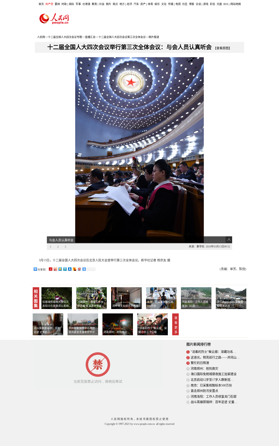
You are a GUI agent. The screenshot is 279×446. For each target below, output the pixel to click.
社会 (101, 4)
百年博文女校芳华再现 (125, 306)
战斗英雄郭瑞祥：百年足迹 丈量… (214, 402)
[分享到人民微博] (50, 269)
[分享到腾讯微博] (64, 269)
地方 (122, 4)
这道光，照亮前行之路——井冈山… (215, 357)
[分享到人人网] (69, 269)
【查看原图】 (222, 48)
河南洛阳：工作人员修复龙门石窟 (213, 396)
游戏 (205, 4)
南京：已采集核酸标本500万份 (211, 385)
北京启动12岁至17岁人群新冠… (212, 379)
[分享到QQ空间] (60, 269)
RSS (225, 4)
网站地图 (235, 4)
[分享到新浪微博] (55, 269)
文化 (164, 4)
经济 (129, 4)
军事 (78, 4)
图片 (108, 4)
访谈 (198, 4)
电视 (178, 4)
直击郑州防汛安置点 (204, 390)
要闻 (57, 4)
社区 (184, 4)
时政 (64, 4)
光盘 (219, 4)
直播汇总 (90, 37)
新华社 (200, 246)
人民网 (41, 37)
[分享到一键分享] (84, 269)
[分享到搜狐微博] (74, 269)
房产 (143, 4)
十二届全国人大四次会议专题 (65, 37)
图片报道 (154, 37)
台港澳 (86, 4)
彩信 (212, 4)
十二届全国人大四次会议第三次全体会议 (122, 37)
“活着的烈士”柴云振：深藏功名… (213, 351)
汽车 (136, 4)
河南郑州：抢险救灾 (115, 332)
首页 (41, 4)
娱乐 (157, 4)
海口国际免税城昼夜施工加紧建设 (213, 374)
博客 (191, 4)
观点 (115, 4)
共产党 (49, 4)
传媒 (170, 4)
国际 (71, 4)
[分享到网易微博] (79, 269)
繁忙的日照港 (200, 363)
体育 (150, 4)
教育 (94, 4)
